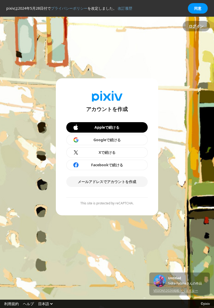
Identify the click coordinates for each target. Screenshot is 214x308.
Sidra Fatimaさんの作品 (185, 283)
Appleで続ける (107, 127)
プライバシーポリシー (69, 8)
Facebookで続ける (107, 164)
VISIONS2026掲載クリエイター (175, 290)
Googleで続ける (107, 139)
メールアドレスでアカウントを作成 (107, 181)
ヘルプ (28, 304)
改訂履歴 (125, 8)
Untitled (174, 278)
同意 (197, 8)
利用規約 (11, 304)
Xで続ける (107, 152)
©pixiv (205, 303)
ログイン (196, 25)
